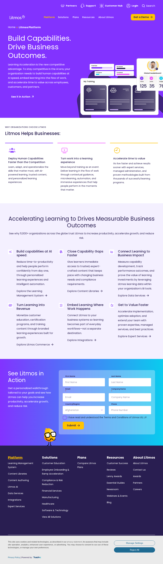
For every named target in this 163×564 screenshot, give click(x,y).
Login (135, 5)
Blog (109, 502)
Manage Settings (134, 543)
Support (91, 5)
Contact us (139, 469)
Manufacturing (50, 497)
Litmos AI (13, 486)
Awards (137, 476)
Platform (49, 17)
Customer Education (53, 463)
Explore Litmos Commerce (33, 344)
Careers (137, 489)
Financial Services (52, 490)
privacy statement (74, 542)
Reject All (134, 550)
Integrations (14, 499)
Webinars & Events (117, 495)
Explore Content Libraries (83, 291)
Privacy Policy (14, 557)
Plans (76, 17)
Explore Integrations (80, 340)
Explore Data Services (131, 295)
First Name (70, 376)
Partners (71, 5)
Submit (71, 425)
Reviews (111, 469)
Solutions (63, 17)
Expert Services (16, 506)
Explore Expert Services (132, 336)
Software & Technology (55, 510)
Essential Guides (116, 482)
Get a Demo (141, 17)
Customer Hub (114, 5)
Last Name (116, 376)
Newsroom (113, 489)
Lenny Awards (114, 476)
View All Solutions (51, 516)
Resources (88, 17)
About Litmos (106, 17)
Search (150, 6)
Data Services (15, 493)
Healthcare (48, 503)
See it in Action (20, 97)
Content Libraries (17, 473)
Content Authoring (18, 480)
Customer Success (117, 463)
